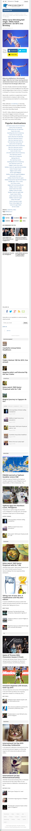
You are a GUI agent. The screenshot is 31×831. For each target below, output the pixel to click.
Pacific (5, 816)
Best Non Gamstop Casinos (15, 138)
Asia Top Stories (12, 825)
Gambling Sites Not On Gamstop (15, 133)
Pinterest (16, 220)
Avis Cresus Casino (15, 183)
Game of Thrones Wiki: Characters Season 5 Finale (13, 656)
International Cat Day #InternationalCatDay (11, 777)
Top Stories (6, 814)
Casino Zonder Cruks (15, 151)
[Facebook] (7, 312)
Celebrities (16, 14)
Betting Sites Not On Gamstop (15, 129)
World (18, 814)
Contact (17, 816)
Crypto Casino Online (15, 194)
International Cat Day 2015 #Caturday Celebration (13, 744)
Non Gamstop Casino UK (15, 163)
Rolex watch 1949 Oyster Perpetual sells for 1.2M (12, 388)
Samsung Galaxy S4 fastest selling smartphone (16, 520)
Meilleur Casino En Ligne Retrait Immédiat (15, 167)
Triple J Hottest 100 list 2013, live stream (15, 361)
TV (4, 633)
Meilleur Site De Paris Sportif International (15, 179)
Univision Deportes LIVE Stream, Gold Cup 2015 (15, 687)
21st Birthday (14, 103)
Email (24, 220)
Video (14, 209)
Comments (16, 406)
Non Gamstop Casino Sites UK (15, 142)
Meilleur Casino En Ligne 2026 (15, 192)
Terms (18, 819)
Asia (23, 814)
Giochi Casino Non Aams (15, 188)
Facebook (16, 218)
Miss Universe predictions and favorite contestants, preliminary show (17, 707)
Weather (6, 453)
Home (4, 14)
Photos (11, 816)
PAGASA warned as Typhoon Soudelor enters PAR (13, 476)
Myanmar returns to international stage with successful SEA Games (18, 626)
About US (23, 816)
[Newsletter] (24, 312)
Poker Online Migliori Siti (15, 203)
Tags (21, 406)
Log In (5, 822)
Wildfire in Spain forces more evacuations (15, 527)
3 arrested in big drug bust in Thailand (17, 798)
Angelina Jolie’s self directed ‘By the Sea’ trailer (15, 373)
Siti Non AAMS (15, 206)
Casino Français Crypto (15, 169)
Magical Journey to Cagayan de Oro (14, 400)
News (13, 814)
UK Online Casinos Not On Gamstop (15, 126)
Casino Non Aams (15, 131)
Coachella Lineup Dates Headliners (12, 349)
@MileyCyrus (9, 211)
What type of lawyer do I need (15, 791)
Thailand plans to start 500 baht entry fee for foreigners (17, 714)
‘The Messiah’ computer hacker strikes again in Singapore (17, 806)
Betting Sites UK (15, 158)
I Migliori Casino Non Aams (15, 165)
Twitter (7, 218)
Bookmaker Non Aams (15, 176)
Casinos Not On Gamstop (15, 127)
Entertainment (9, 14)
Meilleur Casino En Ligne (15, 187)
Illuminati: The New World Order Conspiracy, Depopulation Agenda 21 (17, 612)
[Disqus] (15, 283)
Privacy (13, 819)
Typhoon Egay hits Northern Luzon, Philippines (13, 507)
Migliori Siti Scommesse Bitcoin (15, 185)
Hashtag (6, 721)
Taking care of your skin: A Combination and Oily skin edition (13, 597)
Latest (5, 406)
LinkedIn (7, 220)
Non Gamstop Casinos (15, 154)
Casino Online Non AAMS (15, 196)
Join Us (5, 326)
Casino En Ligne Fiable (15, 205)
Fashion (5, 541)
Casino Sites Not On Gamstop (15, 136)
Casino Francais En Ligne (15, 201)
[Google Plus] (16, 312)
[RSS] (20, 312)
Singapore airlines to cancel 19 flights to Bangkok (18, 619)
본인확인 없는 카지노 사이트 (15, 181)
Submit (24, 819)
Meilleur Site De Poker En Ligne (15, 178)
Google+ (25, 218)
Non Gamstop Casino (15, 160)
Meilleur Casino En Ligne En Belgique (15, 174)
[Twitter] (11, 312)
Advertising (6, 819)
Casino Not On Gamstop (15, 156)
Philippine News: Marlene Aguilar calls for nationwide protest (17, 700)
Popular (10, 406)
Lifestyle (6, 378)
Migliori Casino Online (15, 170)
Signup (25, 322)
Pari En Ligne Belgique (15, 172)
